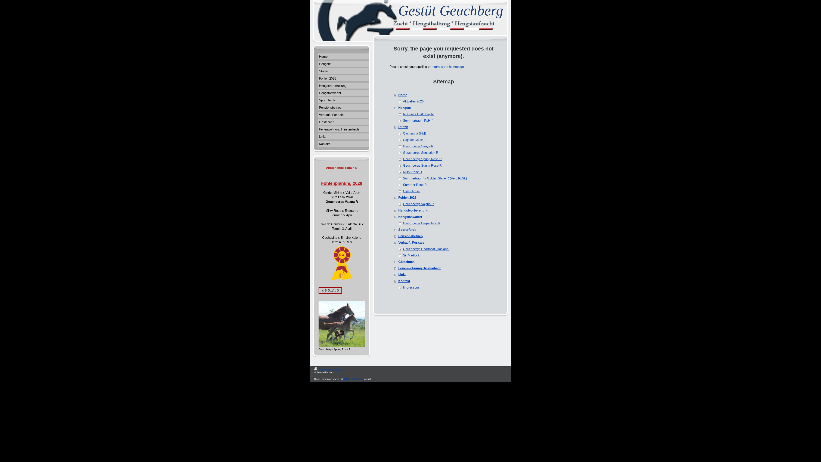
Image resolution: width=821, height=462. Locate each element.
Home (402, 95)
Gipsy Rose (411, 191)
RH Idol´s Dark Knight (418, 114)
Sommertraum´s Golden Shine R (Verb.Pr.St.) (435, 178)
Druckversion (326, 369)
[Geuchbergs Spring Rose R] (342, 324)
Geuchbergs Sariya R (418, 146)
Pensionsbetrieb (410, 236)
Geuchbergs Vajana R (418, 204)
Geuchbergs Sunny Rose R (422, 165)
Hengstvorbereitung (413, 210)
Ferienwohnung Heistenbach (419, 268)
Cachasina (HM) (414, 133)
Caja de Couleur (414, 140)
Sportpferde (407, 229)
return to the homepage (447, 66)
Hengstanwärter (410, 217)
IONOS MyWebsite (353, 379)
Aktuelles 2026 (413, 101)
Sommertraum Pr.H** (418, 120)
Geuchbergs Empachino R (421, 223)
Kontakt (404, 281)
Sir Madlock (411, 255)
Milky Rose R (412, 172)
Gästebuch (406, 262)
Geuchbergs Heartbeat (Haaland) (426, 249)
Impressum (411, 287)
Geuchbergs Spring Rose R (422, 159)
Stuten (403, 127)
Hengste (404, 108)
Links (402, 274)
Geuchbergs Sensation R (420, 152)
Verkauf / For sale (411, 242)
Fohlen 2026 (407, 197)
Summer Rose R (415, 185)
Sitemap (339, 369)
